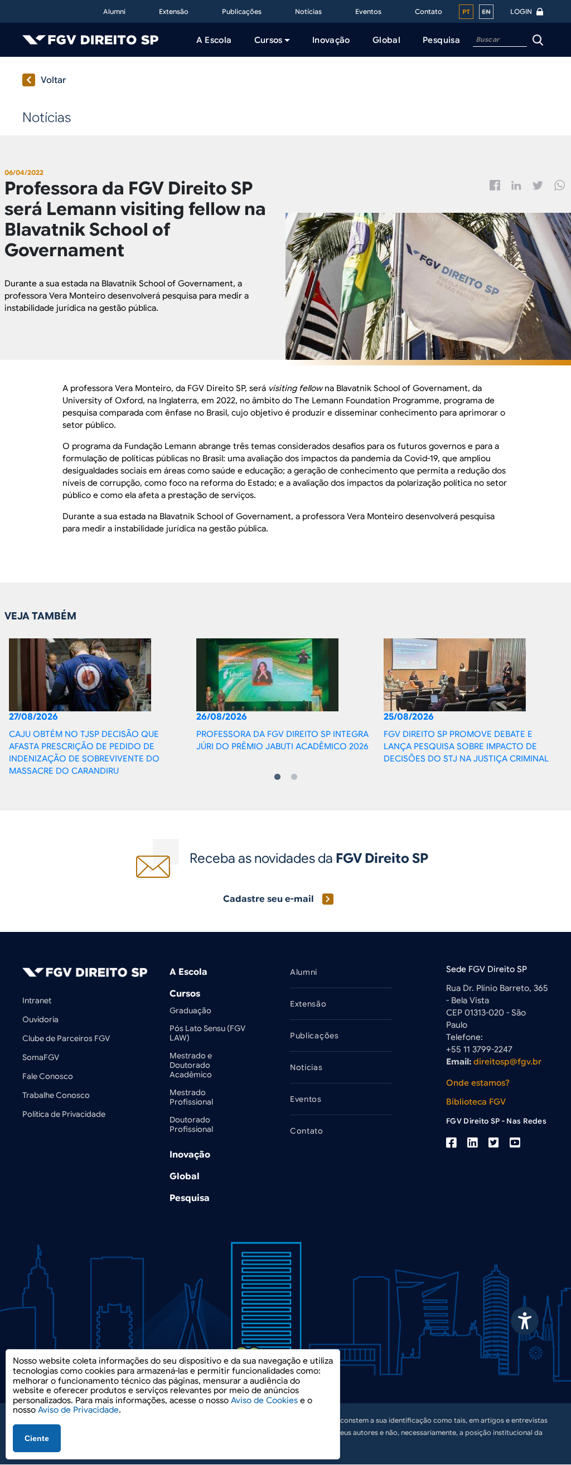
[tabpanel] (98, 707)
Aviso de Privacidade (78, 1410)
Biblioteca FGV (476, 1102)
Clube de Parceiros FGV (66, 1038)
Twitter (538, 185)
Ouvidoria (40, 1019)
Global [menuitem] (386, 40)
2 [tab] (293, 777)
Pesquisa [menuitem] (441, 40)
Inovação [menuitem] (331, 40)
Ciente (37, 1438)
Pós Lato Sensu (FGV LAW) (207, 1033)
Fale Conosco (47, 1076)
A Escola (188, 972)
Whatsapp (559, 185)
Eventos (368, 11)
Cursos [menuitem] (268, 40)
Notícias (308, 11)
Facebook (495, 185)
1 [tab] (277, 777)
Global (185, 1176)
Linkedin (516, 185)
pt (466, 12)
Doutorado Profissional (191, 1124)
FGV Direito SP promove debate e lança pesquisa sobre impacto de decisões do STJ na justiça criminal (467, 746)
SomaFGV (40, 1057)
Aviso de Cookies (264, 1400)
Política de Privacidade (63, 1114)
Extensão (173, 11)
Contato (428, 11)
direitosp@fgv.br (507, 1062)
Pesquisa (190, 1198)
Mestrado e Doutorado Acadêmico (191, 1065)
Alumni (114, 11)
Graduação (190, 1010)
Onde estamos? (478, 1083)
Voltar (53, 80)
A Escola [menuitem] (214, 40)
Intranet (36, 1000)
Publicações (242, 11)
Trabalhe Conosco (56, 1095)
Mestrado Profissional (191, 1097)
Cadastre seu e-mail (268, 899)
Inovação (190, 1154)
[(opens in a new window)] (451, 1143)
